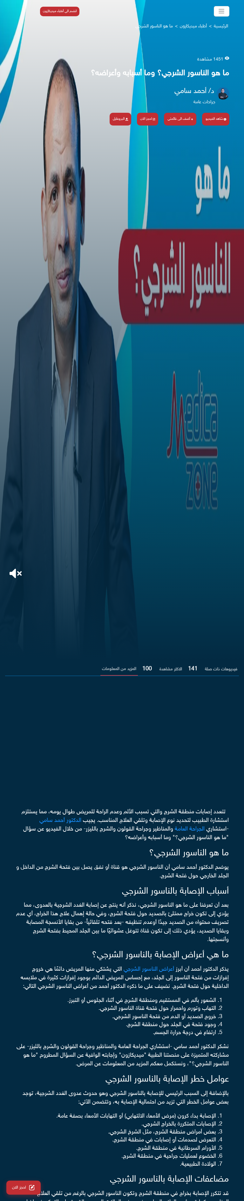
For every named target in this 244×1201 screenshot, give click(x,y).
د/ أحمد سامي (194, 91)
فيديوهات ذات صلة (221, 669)
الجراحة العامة (190, 829)
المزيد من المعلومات (119, 669)
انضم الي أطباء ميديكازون (60, 11)
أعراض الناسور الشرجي (149, 969)
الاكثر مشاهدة (170, 669)
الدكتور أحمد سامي (60, 820)
